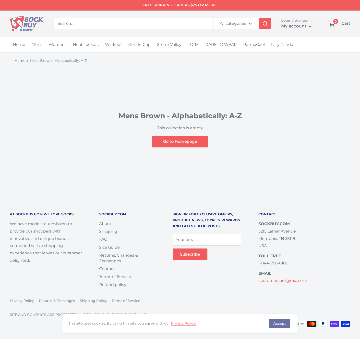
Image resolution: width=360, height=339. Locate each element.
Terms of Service (115, 276)
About (105, 223)
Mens (37, 44)
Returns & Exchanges (57, 301)
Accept (279, 323)
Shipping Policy (93, 301)
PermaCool (254, 44)
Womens (58, 44)
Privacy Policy (22, 301)
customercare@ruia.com (282, 280)
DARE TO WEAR (221, 44)
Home (19, 44)
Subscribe (190, 254)
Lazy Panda (282, 44)
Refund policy (112, 284)
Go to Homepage (180, 141)
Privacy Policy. (183, 323)
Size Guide (109, 247)
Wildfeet (113, 44)
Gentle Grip (139, 44)
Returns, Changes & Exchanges (118, 258)
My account (294, 26)
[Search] (265, 23)
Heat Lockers (86, 44)
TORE (193, 44)
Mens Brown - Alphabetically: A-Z (58, 60)
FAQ (103, 239)
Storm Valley (169, 44)
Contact (107, 268)
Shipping (108, 231)
